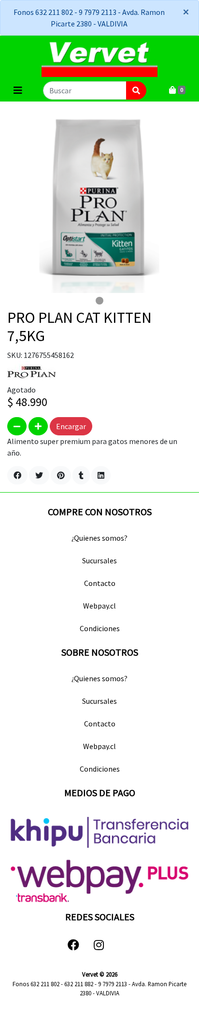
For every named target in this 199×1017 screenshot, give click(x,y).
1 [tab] (99, 300)
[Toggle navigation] (17, 90)
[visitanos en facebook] (73, 945)
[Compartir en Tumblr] (81, 475)
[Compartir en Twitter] (39, 475)
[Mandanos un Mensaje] (126, 945)
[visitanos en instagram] (98, 945)
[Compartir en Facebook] (17, 475)
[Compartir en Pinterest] (61, 475)
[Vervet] (99, 57)
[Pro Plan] (31, 371)
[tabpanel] (99, 201)
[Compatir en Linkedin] (101, 475)
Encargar (71, 426)
